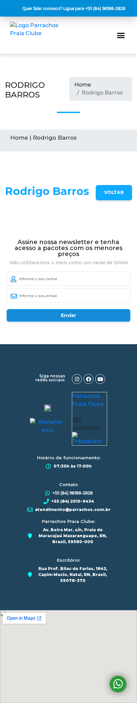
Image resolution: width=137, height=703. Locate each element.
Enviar (68, 315)
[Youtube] (100, 379)
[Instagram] (77, 379)
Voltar (114, 192)
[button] (74, 9)
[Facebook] (88, 379)
